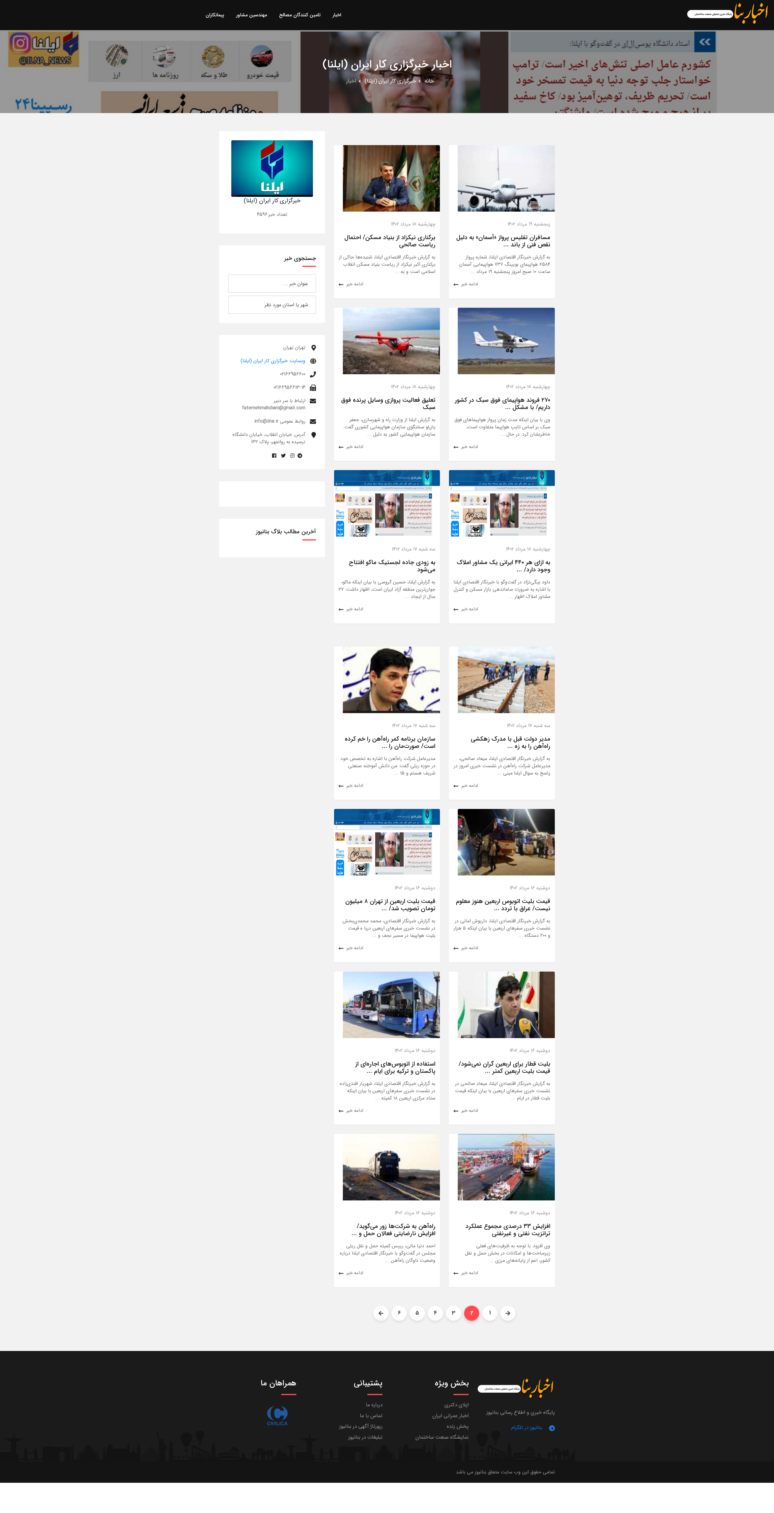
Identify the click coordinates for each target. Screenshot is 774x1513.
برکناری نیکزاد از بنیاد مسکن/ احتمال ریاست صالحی (389, 241)
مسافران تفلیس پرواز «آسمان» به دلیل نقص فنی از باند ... (503, 241)
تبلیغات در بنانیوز (365, 1437)
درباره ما (374, 1405)
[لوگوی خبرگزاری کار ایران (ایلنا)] (272, 168)
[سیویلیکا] (277, 1415)
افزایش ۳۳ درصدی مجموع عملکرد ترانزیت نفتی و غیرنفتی (508, 1230)
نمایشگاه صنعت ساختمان (442, 1437)
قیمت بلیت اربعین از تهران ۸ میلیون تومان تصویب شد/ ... (390, 905)
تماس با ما (371, 1416)
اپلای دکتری (456, 1405)
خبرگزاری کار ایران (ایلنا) (390, 81)
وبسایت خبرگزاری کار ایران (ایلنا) (273, 361)
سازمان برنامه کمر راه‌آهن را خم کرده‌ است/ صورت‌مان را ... (390, 742)
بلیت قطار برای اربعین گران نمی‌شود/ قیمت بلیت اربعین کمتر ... (504, 1067)
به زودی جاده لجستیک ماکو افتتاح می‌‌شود (392, 566)
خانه (429, 81)
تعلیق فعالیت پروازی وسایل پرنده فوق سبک (388, 403)
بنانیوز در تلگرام (526, 1428)
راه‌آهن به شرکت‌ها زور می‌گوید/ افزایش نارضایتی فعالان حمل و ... (393, 1230)
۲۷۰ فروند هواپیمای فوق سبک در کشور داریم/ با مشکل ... (502, 403)
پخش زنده (458, 1426)
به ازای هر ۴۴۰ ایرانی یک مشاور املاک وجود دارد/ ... (503, 566)
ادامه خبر (469, 284)
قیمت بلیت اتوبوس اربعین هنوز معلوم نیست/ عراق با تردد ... (503, 905)
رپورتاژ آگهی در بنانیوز (360, 1426)
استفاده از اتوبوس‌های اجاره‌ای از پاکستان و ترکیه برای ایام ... (395, 1067)
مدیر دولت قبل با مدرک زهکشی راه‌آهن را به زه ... (510, 742)
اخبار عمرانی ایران (450, 1416)
